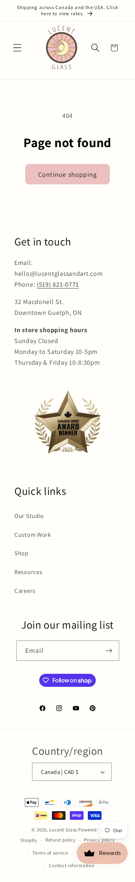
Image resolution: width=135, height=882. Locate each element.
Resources (28, 572)
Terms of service (50, 853)
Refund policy (60, 840)
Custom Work (32, 535)
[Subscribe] (109, 651)
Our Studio (29, 516)
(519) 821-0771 (58, 284)
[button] (17, 47)
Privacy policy (99, 840)
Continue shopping (67, 174)
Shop (21, 553)
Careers (24, 591)
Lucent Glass (63, 830)
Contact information (71, 865)
